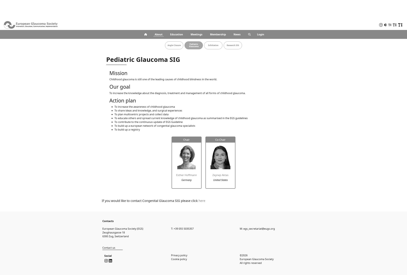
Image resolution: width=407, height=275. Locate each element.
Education (176, 34)
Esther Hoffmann (186, 175)
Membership (218, 34)
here (202, 201)
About (158, 34)
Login (260, 34)
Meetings (196, 34)
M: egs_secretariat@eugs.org (257, 228)
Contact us (108, 247)
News (237, 34)
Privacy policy (179, 255)
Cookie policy (179, 259)
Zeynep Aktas (220, 175)
